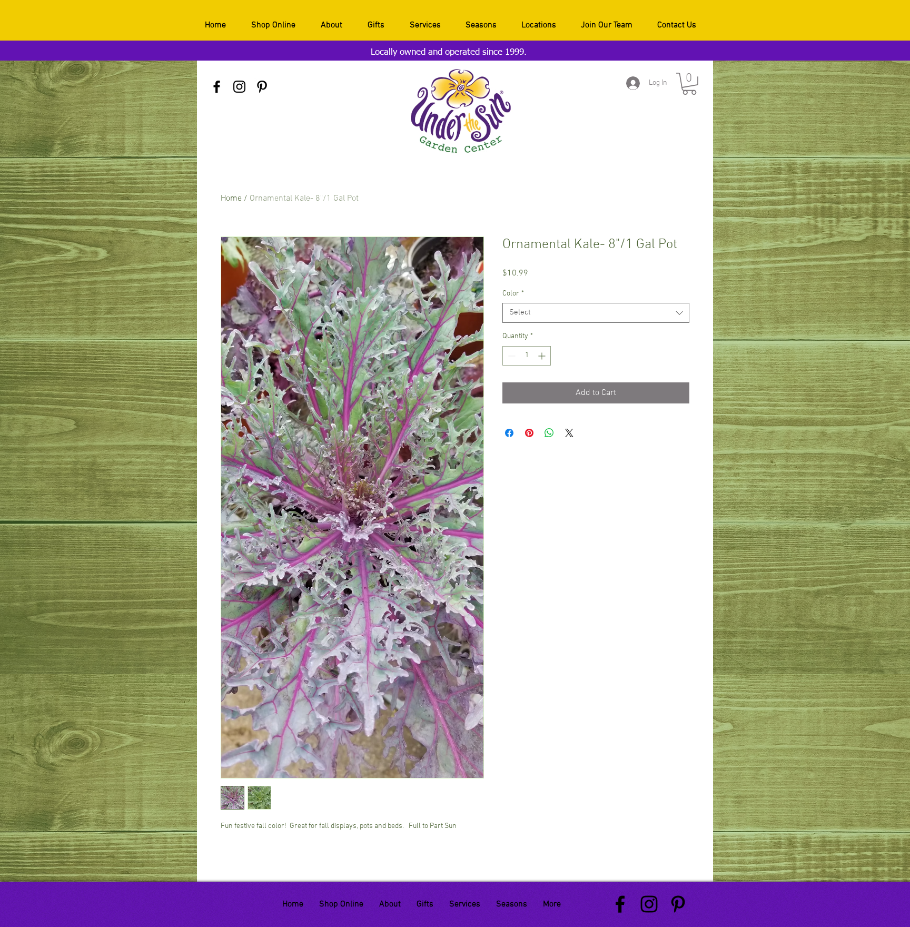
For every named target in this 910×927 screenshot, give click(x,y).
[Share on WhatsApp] (549, 433)
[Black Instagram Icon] (239, 86)
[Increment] (542, 356)
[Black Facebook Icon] (217, 86)
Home (231, 198)
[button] (689, 84)
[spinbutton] (526, 356)
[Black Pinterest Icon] (262, 86)
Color (513, 293)
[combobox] (595, 313)
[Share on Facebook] (509, 433)
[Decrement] (510, 356)
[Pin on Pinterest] (529, 433)
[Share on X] (569, 433)
